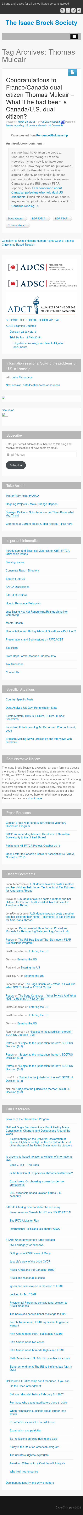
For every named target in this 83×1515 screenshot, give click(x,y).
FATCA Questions (16, 595)
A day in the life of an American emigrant (34, 1447)
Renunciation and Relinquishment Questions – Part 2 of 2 (41, 631)
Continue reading (24, 205)
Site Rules (12, 648)
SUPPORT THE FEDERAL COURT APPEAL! (33, 320)
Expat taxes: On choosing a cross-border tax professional (37, 1182)
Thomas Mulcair (16, 225)
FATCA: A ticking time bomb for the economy (33, 1207)
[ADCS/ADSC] (41, 274)
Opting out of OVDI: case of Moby (30, 1253)
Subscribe (16, 465)
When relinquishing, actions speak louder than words (38, 1412)
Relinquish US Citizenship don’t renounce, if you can (37, 1381)
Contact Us (12, 672)
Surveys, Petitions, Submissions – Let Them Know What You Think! (40, 513)
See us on (8, 410)
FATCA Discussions (17, 587)
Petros (10, 939)
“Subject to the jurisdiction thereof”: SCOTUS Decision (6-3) (39, 1033)
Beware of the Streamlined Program (28, 1119)
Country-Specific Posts (19, 699)
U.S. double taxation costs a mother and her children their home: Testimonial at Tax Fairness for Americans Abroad (40, 887)
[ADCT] (41, 304)
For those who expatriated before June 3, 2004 (38, 1402)
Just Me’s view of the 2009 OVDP (30, 1261)
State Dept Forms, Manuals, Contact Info (31, 656)
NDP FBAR (61, 218)
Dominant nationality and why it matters (30, 1482)
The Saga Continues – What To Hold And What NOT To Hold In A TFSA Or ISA (40, 985)
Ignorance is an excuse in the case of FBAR (36, 1286)
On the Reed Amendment (25, 1386)
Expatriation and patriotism (26, 1430)
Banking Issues (15, 562)
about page (35, 798)
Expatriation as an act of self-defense (32, 1422)
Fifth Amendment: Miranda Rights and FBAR (37, 1350)
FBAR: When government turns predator (30, 1240)
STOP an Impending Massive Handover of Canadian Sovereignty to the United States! (38, 835)
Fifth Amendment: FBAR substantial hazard (36, 1334)
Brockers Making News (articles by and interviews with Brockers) (39, 740)
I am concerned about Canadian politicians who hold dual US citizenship (37, 192)
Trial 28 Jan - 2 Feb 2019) (26, 337)
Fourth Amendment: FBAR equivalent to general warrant (39, 1323)
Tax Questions (14, 664)
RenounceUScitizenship (52, 135)
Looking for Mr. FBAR (23, 1294)
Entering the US (15, 579)
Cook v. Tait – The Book (24, 1165)
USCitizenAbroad (50, 121)
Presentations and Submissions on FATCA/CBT (34, 639)
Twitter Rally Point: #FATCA (22, 496)
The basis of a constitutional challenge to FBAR (38, 1314)
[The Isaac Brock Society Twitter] (79, 10)
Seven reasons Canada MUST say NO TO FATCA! (40, 1212)
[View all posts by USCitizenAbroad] (62, 121)
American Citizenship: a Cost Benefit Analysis (37, 1463)
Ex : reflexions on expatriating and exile (34, 1438)
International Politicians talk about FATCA (35, 1229)
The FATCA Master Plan (24, 1220)
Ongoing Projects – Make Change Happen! (32, 504)
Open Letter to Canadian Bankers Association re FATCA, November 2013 (40, 855)
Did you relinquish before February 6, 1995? (37, 1394)
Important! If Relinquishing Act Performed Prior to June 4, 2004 (41, 728)
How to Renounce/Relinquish (23, 603)
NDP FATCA (38, 218)
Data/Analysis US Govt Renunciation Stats (31, 707)
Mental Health (14, 623)
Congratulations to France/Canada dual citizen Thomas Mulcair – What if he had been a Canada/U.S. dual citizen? (40, 97)
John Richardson (22, 377)
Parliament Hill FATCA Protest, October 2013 (33, 845)
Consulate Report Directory (22, 570)
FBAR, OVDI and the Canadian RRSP (32, 1270)
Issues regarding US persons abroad (26, 125)
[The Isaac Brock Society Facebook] (68, 10)
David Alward (15, 218)
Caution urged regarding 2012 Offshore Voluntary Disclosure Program (36, 824)
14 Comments (55, 125)
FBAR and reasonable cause (27, 1278)
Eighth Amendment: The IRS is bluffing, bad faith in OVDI (41, 1368)
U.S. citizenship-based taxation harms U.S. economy (36, 1194)
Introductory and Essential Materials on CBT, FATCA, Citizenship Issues (38, 552)
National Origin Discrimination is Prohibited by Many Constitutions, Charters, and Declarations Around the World (38, 1130)
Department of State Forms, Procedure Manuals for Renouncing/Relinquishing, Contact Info (37, 929)
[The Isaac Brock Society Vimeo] (73, 10)
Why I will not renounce (24, 1471)
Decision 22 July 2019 (23, 331)
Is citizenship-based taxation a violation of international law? (39, 1158)
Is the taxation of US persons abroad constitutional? (41, 1173)
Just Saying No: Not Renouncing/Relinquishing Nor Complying (37, 613)
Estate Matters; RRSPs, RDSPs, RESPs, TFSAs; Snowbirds (35, 717)
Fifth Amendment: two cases (27, 1342)
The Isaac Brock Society (41, 22)
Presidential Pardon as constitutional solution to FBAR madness (38, 1304)
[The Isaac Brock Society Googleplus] (62, 10)
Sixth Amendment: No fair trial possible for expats (40, 1358)
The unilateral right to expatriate (29, 1455)
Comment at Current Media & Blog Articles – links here (39, 524)
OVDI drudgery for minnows (26, 1245)
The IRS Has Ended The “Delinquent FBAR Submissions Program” (38, 941)
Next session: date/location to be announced (33, 385)
